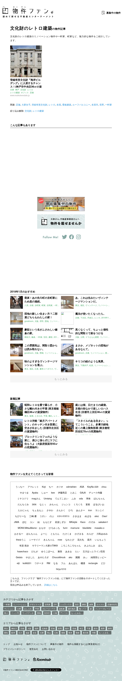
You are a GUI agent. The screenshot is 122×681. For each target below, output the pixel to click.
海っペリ (83, 608)
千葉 (88, 628)
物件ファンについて (36, 644)
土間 (19, 608)
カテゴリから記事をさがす (18, 599)
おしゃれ (28, 608)
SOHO (47, 613)
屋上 (6, 613)
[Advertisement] (61, 160)
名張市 (95, 104)
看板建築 (66, 104)
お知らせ (18, 644)
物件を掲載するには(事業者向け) (83, 644)
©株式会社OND (21, 669)
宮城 (53, 628)
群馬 (60, 628)
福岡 (36, 628)
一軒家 (108, 104)
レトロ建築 (15, 92)
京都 (22, 628)
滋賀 (27, 632)
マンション (9, 608)
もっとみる (61, 379)
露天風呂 (72, 608)
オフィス (25, 92)
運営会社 (33, 648)
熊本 (70, 632)
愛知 (6, 632)
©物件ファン (8, 669)
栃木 (67, 628)
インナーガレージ (102, 608)
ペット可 (15, 613)
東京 (6, 628)
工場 (55, 613)
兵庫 (12, 89)
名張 (59, 104)
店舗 (32, 92)
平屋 (37, 608)
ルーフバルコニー (81, 104)
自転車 (62, 608)
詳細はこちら (51, 584)
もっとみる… (77, 613)
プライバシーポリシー (14, 648)
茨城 (74, 628)
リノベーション (20, 604)
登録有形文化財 (39, 104)
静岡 (110, 628)
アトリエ (64, 613)
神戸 (17, 89)
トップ (6, 644)
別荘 (77, 604)
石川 (20, 632)
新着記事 (15, 398)
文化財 (23, 89)
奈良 (35, 632)
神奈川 (14, 628)
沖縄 (94, 632)
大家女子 (26, 104)
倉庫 (91, 604)
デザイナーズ (35, 604)
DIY (55, 604)
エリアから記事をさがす (17, 623)
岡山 (49, 632)
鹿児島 (85, 632)
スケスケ (100, 604)
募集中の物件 (57, 644)
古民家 (47, 604)
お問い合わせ (48, 648)
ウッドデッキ (28, 613)
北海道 (44, 628)
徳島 (63, 632)
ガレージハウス (49, 608)
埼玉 (81, 628)
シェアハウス (66, 604)
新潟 (96, 628)
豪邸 (84, 604)
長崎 (77, 632)
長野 (101, 104)
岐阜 (13, 632)
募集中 (113, 12)
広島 (56, 632)
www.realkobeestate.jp (20, 95)
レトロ (30, 89)
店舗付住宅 (112, 604)
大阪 (29, 628)
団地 (39, 613)
